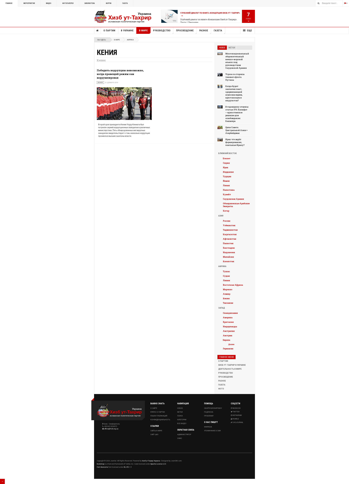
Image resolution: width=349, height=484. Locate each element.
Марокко (227, 289)
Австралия (229, 331)
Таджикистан (230, 230)
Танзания (228, 303)
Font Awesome (102, 467)
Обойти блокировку (213, 408)
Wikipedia (208, 427)
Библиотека (90, 3)
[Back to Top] (2, 481)
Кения (226, 298)
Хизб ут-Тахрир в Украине (232, 365)
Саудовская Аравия (233, 199)
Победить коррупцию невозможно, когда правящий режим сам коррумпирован (120, 74)
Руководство (162, 30)
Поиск (180, 416)
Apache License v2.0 (158, 464)
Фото (221, 389)
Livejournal (237, 422)
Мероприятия (29, 3)
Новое (222, 47)
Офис (179, 438)
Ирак (225, 167)
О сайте (153, 408)
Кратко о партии (157, 412)
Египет (226, 158)
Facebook (236, 408)
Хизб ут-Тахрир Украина (151, 461)
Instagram (237, 415)
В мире (143, 30)
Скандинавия (230, 313)
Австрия (227, 335)
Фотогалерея (67, 3)
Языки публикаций (158, 416)
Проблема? (208, 416)
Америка (227, 317)
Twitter (236, 412)
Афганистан (229, 239)
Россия (226, 221)
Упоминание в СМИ (212, 431)
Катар (226, 210)
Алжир (226, 294)
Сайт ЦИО (154, 434)
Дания (231, 344)
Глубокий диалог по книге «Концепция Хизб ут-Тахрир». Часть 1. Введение (208, 21)
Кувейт (227, 194)
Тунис (226, 271)
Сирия (226, 163)
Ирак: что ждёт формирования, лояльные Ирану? (235, 142)
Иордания (228, 172)
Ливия (226, 280)
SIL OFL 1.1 (128, 467)
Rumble (235, 419)
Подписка (208, 412)
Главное (8, 3)
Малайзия (228, 257)
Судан (226, 276)
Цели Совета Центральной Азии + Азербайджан (236, 130)
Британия (228, 322)
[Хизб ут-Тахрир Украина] (122, 16)
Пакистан (228, 243)
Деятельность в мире (230, 369)
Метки (231, 47)
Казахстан (228, 261)
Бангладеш (229, 248)
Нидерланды (230, 326)
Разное (203, 30)
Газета (125, 3)
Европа (226, 340)
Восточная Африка (233, 285)
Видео (48, 3)
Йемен (226, 181)
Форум (108, 3)
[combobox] (328, 3)
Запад (221, 308)
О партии (109, 30)
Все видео (181, 423)
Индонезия (229, 252)
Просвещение (185, 30)
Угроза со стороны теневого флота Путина (235, 77)
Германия (228, 348)
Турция (227, 176)
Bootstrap (100, 464)
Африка (130, 40)
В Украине (127, 30)
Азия (220, 216)
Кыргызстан (230, 234)
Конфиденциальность (160, 420)
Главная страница (97, 30)
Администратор (184, 434)
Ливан (226, 185)
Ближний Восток (227, 153)
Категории (181, 420)
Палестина (228, 190)
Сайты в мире (156, 431)
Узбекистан (229, 225)
